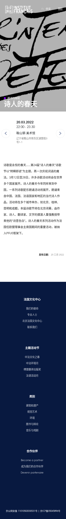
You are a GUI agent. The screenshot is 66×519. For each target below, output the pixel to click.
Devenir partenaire (32, 472)
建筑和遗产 (32, 405)
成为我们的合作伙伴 (32, 466)
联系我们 (32, 327)
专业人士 (32, 314)
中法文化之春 (32, 357)
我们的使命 (32, 308)
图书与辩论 (32, 424)
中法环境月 (32, 363)
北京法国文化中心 (32, 321)
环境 (32, 418)
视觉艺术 (32, 411)
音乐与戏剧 (32, 430)
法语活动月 (32, 375)
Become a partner (32, 460)
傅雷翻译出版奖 (32, 369)
